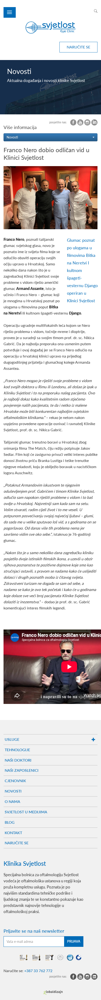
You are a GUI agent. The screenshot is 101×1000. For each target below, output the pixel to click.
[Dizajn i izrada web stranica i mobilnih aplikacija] (53, 992)
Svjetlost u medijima (26, 812)
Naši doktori (18, 760)
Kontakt (13, 832)
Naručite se (16, 843)
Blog (10, 822)
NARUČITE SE (78, 47)
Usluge (12, 739)
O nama (12, 801)
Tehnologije (17, 749)
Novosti (13, 791)
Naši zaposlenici (22, 770)
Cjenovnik (15, 780)
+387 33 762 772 (38, 970)
